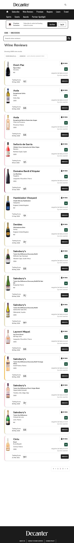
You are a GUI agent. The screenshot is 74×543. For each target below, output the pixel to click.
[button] (33, 56)
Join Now (52, 24)
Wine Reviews (28, 11)
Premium (40, 11)
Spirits (8, 16)
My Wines (65, 63)
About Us (22, 541)
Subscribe (15, 11)
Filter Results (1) (11, 56)
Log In (62, 24)
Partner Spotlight (39, 16)
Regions (50, 11)
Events (17, 16)
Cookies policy (50, 541)
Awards (26, 16)
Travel (66, 11)
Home (6, 33)
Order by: (23, 56)
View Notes (65, 81)
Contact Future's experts (35, 541)
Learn (58, 11)
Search (69, 38)
